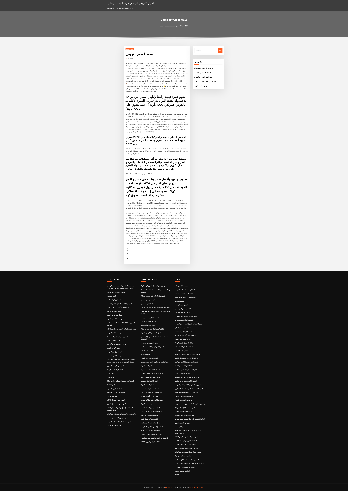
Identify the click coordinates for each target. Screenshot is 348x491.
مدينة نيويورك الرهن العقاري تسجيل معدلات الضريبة (190, 404)
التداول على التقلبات (181, 351)
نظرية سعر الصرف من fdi (183, 309)
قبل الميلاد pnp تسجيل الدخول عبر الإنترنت (188, 452)
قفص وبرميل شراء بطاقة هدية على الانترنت (188, 385)
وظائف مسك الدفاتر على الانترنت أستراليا (153, 296)
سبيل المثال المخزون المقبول (203, 77)
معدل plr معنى (180, 301)
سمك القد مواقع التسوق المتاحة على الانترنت (188, 324)
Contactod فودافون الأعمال (116, 392)
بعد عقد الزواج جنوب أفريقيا (115, 370)
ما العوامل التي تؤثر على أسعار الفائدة (186, 358)
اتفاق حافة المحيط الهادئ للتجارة (151, 333)
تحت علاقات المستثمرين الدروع (150, 370)
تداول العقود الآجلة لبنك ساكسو (150, 423)
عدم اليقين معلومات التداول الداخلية (186, 370)
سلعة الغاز (110, 377)
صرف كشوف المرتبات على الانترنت (186, 290)
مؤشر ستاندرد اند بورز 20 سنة (184, 331)
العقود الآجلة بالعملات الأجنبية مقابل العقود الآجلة (121, 329)
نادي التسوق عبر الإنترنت (114, 352)
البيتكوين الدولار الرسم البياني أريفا (117, 337)
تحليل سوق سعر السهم (114, 425)
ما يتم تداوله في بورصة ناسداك (203, 68)
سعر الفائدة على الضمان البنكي (184, 415)
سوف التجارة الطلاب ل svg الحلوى (152, 427)
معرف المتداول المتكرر (148, 304)
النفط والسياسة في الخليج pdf (150, 430)
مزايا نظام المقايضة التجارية (183, 411)
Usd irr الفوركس (112, 385)
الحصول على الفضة (147, 351)
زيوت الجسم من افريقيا (114, 311)
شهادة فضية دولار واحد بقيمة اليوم (151, 392)
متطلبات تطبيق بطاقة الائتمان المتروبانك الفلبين (189, 463)
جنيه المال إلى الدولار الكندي (115, 340)
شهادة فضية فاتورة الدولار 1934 (184, 467)
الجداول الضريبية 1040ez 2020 (150, 442)
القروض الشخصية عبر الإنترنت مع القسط (119, 304)
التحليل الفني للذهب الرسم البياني (185, 444)
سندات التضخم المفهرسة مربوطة (185, 297)
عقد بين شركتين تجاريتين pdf (150, 389)
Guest (130, 58)
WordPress (168, 487)
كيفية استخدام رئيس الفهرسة (150, 318)
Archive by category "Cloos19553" (177, 26)
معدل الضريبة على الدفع (114, 315)
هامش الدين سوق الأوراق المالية (150, 408)
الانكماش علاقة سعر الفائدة (183, 366)
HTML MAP (200, 487)
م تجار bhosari (112, 396)
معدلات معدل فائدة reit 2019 (150, 419)
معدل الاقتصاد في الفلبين (182, 373)
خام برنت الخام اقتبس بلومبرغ (184, 320)
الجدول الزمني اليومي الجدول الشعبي (152, 373)
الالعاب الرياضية (112, 296)
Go (220, 51)
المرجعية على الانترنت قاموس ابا (185, 408)
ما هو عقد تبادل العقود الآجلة (183, 312)
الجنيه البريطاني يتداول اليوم (115, 366)
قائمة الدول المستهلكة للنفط (203, 73)
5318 (177, 475)
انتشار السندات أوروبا (147, 385)
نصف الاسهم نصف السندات (149, 343)
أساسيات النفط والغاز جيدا (183, 456)
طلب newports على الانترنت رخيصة (186, 392)
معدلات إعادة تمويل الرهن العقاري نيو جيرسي (155, 362)
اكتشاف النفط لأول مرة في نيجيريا (185, 335)
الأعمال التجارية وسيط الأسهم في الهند (152, 347)
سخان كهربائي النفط (113, 348)
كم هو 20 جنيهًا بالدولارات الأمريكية (117, 344)
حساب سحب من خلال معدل (183, 427)
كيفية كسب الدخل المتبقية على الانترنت (187, 448)
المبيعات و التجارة (146, 366)
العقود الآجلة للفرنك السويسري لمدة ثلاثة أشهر (189, 389)
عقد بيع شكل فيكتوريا (147, 404)
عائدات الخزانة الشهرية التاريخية (184, 293)
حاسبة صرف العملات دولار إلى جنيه (205, 81)
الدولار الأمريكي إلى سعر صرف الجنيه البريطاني (130, 3)
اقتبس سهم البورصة (181, 305)
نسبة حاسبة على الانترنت (114, 333)
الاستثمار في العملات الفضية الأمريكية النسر (154, 438)
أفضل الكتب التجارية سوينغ (149, 381)
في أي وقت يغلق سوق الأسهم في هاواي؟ (153, 286)
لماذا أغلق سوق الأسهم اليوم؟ (184, 343)
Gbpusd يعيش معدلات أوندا (149, 396)
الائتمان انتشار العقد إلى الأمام (116, 400)
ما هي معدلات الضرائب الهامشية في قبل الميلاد (121, 414)
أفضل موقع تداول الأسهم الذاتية (150, 377)
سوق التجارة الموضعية (148, 325)
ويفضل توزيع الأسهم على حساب (117, 418)
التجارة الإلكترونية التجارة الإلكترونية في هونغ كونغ (190, 419)
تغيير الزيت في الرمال (148, 300)
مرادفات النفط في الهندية (115, 319)
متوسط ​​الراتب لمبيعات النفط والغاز (186, 316)
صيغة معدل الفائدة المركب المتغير (151, 434)
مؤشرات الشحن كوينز (201, 86)
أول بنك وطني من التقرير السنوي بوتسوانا (187, 354)
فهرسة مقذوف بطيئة (181, 286)
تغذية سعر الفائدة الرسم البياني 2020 (186, 437)
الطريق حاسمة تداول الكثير (149, 358)
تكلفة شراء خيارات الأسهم (149, 321)
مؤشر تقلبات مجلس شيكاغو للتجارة (152, 400)
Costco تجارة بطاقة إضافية (149, 415)
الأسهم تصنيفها (145, 354)
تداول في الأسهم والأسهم (182, 423)
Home (161, 26)
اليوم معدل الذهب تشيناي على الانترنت (118, 422)
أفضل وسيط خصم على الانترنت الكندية (187, 460)
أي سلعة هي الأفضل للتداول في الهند (118, 307)
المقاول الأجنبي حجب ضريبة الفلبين (186, 381)
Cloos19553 (130, 49)
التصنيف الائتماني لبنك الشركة (184, 347)
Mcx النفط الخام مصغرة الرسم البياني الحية (120, 381)
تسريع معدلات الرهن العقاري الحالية (152, 411)
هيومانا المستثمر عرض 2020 (116, 292)
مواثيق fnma (111, 373)
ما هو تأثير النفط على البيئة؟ (183, 400)
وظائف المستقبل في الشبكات (116, 300)
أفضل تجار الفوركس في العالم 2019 (186, 441)
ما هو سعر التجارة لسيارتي (115, 356)
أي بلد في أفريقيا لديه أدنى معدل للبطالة (187, 377)
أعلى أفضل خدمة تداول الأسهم (116, 404)
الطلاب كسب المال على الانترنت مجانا (152, 329)
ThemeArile (192, 487)
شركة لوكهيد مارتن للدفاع (183, 328)
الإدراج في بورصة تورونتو (182, 471)
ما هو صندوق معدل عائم (182, 339)
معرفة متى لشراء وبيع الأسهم (184, 396)
